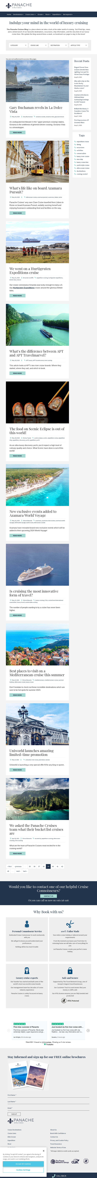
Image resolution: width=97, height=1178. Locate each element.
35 (30, 866)
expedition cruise (53, 438)
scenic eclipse (38, 438)
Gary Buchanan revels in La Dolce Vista (35, 109)
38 (43, 866)
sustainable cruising (31, 602)
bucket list (38, 838)
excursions (80, 147)
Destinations (17, 14)
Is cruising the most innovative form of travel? (33, 593)
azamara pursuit (42, 197)
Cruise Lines (29, 14)
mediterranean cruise (51, 680)
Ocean (40, 14)
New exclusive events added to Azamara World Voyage (32, 513)
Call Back (61, 1175)
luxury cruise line (82, 162)
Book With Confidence (58, 1133)
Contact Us (48, 896)
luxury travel (21, 602)
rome (60, 197)
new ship (80, 159)
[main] (23, 1162)
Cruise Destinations (14, 1130)
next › (18, 871)
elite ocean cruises (39, 522)
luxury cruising (39, 600)
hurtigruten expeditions (55, 278)
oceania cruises (40, 116)
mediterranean (39, 680)
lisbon (56, 197)
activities (80, 150)
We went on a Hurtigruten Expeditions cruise (30, 270)
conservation (81, 153)
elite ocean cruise (31, 197)
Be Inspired (67, 14)
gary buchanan (59, 116)
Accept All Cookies (23, 1164)
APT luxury (29, 360)
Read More (17, 132)
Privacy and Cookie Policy (59, 1140)
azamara (51, 197)
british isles (12, 280)
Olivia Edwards (27, 520)
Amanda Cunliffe (28, 278)
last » (25, 871)
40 (53, 866)
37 (39, 866)
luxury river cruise (83, 156)
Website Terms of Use (58, 1147)
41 (57, 866)
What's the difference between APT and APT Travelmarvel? (36, 353)
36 (34, 866)
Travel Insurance (56, 1144)
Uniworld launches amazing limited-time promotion (31, 752)
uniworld (28, 760)
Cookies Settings (23, 1170)
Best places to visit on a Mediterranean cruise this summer (37, 673)
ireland (19, 280)
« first (9, 866)
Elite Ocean (12, 1137)
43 (8, 871)
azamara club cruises (48, 520)
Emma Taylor (27, 438)
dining (79, 144)
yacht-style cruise (83, 165)
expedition (16, 440)
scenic (45, 438)
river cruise (34, 760)
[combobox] (18, 45)
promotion (42, 760)
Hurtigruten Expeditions (24, 288)
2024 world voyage (20, 522)
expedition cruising (42, 278)
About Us (53, 1130)
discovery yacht (24, 440)
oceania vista (50, 116)
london (48, 760)
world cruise (29, 522)
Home (9, 14)
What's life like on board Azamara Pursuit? (35, 190)
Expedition (56, 14)
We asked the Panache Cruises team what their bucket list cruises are (36, 829)
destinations (81, 171)
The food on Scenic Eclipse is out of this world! (36, 430)
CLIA (46, 600)
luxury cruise (29, 682)
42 (62, 866)
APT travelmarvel (38, 360)
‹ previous (18, 866)
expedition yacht (35, 440)
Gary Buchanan (28, 116)
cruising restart (82, 174)
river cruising (48, 360)
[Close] (43, 1150)
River (47, 14)
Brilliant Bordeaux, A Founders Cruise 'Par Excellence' (81, 111)
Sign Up (14, 1114)
